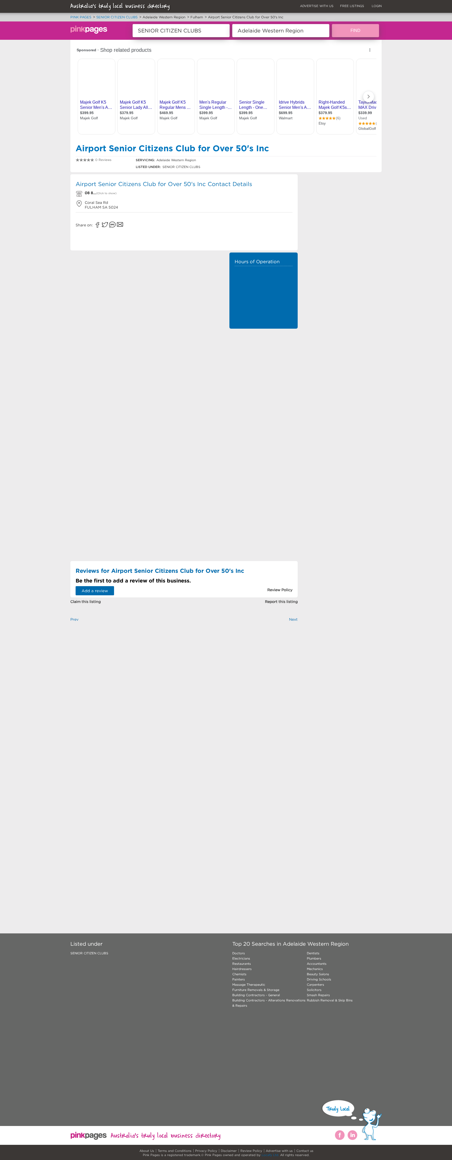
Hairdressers (242, 969)
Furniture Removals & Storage (255, 989)
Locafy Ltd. (270, 1155)
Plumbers (314, 958)
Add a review (95, 591)
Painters (238, 979)
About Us (146, 1150)
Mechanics (315, 969)
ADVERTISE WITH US (317, 6)
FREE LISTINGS (352, 6)
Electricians (241, 958)
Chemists (239, 974)
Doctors (238, 953)
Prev (74, 619)
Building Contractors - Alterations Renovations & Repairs (269, 1003)
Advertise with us (279, 1150)
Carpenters (315, 984)
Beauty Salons (318, 974)
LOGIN (377, 6)
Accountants (316, 963)
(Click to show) (106, 193)
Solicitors (314, 989)
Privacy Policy (206, 1150)
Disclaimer (229, 1150)
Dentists (313, 953)
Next (293, 619)
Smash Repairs (318, 995)
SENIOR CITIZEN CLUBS (89, 953)
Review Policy (251, 1150)
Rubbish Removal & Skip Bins (330, 1000)
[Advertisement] (263, 366)
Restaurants (241, 963)
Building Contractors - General (256, 995)
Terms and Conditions (174, 1150)
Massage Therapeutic (248, 984)
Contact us (304, 1150)
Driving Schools (319, 979)
